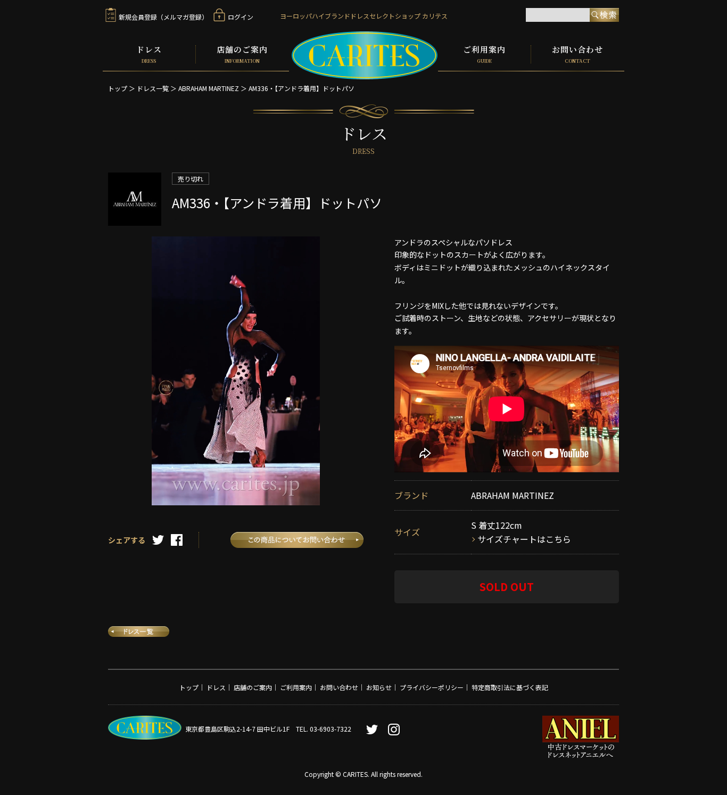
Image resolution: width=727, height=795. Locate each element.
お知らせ (379, 687)
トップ (117, 88)
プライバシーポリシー (432, 687)
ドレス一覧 (153, 88)
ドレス (149, 54)
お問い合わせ (577, 54)
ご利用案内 (484, 54)
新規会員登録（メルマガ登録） (163, 16)
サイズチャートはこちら (524, 538)
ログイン (240, 16)
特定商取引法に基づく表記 (510, 687)
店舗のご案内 (242, 54)
